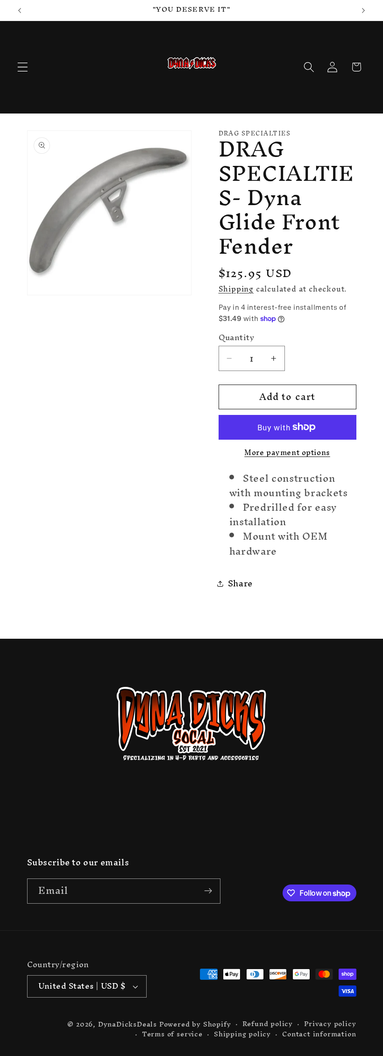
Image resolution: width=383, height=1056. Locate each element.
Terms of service (172, 1034)
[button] (23, 67)
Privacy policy (330, 1023)
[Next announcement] (363, 10)
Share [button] (240, 583)
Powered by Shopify (195, 1024)
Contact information (319, 1034)
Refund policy (267, 1023)
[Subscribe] (208, 891)
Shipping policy (242, 1034)
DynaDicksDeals (128, 1024)
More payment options (287, 452)
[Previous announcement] (19, 10)
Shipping (236, 288)
